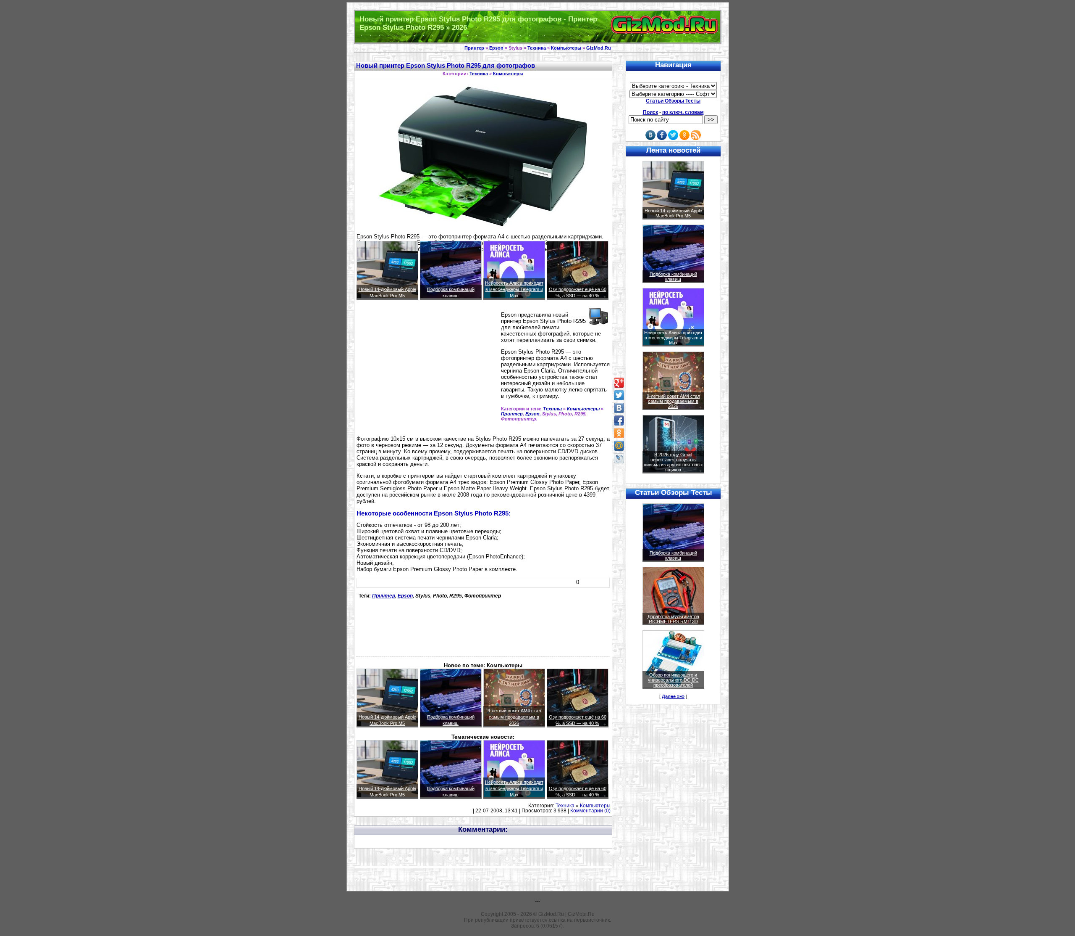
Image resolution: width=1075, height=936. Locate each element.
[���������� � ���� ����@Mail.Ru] (619, 446)
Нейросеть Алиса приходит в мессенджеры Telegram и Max (514, 289)
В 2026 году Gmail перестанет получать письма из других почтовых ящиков (673, 462)
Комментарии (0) (590, 810)
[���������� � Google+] (619, 383)
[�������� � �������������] (619, 433)
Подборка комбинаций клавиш (673, 277)
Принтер (474, 47)
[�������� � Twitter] (619, 395)
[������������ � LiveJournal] (619, 458)
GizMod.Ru (598, 47)
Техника (536, 47)
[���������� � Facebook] (619, 420)
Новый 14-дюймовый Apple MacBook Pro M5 (673, 213)
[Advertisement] (427, 371)
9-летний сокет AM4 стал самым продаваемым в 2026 (514, 717)
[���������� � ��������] (619, 408)
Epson (496, 47)
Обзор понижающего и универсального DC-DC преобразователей (673, 679)
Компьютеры (566, 47)
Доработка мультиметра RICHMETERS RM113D (673, 619)
